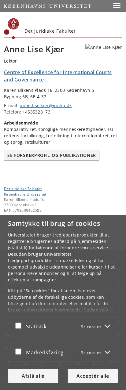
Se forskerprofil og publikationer (51, 155)
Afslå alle (33, 376)
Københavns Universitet (25, 194)
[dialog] (63, 302)
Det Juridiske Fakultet (23, 188)
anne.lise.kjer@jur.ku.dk (46, 105)
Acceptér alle (92, 376)
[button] (117, 5)
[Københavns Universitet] (11, 28)
